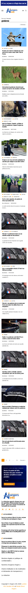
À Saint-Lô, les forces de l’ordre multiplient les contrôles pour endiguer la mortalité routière (13, 160)
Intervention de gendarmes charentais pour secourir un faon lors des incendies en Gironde (13, 87)
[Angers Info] (11, 10)
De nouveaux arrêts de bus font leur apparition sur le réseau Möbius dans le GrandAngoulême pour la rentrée (13, 531)
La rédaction (7, 129)
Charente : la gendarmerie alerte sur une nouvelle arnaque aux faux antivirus (12, 234)
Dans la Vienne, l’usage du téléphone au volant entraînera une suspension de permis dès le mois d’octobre (13, 524)
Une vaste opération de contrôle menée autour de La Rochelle (13, 442)
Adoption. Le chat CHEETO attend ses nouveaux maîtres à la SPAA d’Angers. (12, 552)
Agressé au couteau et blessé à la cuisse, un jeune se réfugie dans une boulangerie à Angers (13, 518)
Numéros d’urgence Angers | (10, 565)
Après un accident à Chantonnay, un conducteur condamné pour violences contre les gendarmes (13, 407)
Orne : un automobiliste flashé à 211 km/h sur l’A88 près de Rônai (13, 269)
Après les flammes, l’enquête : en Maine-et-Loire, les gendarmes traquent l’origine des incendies (12, 125)
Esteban (5, 238)
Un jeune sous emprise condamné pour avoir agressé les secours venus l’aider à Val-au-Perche (12, 52)
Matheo (5, 56)
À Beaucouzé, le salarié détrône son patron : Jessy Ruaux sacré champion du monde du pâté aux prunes (14, 547)
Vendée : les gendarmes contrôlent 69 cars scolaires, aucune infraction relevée (12, 337)
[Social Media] (2, 509)
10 (17, 460)
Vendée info (10, 586)
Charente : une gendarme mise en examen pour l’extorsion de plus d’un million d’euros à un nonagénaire (13, 304)
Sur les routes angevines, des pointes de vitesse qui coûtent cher (12, 199)
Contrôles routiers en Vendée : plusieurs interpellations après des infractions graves (13, 372)
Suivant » (22, 460)
